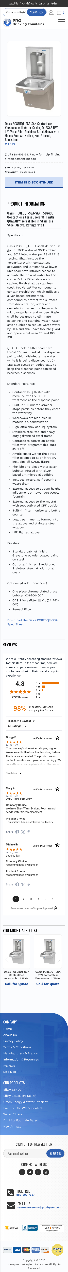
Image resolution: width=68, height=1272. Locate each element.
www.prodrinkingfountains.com (27, 1264)
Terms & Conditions (17, 1047)
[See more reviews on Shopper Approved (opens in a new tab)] (28, 832)
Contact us (44, 3)
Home (7, 1028)
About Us (13, 3)
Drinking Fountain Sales (20, 1120)
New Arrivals (12, 1126)
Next (58, 959)
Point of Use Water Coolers (22, 1108)
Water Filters (12, 1114)
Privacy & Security (28, 3)
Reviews (55, 3)
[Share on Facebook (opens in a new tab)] (17, 832)
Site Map (9, 1071)
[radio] (49, 683)
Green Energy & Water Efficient (25, 1102)
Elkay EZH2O (12, 1089)
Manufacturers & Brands (20, 1053)
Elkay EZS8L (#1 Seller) (19, 1095)
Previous (6, 959)
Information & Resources (21, 1059)
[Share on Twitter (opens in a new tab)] (23, 832)
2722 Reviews (23, 697)
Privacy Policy (13, 1041)
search (34, 12)
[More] (61, 19)
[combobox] (24, 12)
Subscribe (55, 1153)
